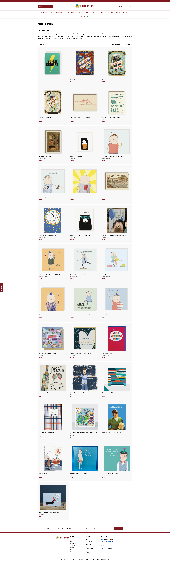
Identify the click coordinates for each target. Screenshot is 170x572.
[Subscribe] (80, 290)
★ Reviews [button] (1, 287)
